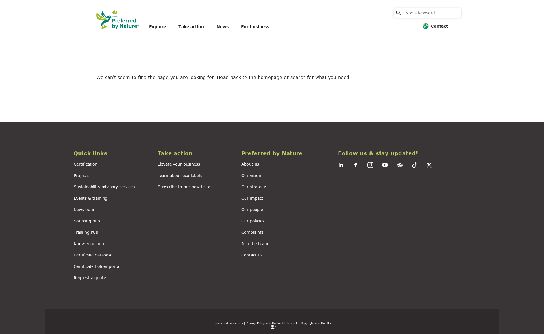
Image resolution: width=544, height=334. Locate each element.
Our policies (252, 220)
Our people (252, 209)
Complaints (252, 232)
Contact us (251, 254)
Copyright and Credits (316, 323)
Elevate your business (179, 164)
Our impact (252, 198)
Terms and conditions (228, 323)
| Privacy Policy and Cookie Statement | (272, 323)
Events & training (90, 198)
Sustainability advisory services (104, 186)
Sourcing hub (87, 220)
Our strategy (253, 186)
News (222, 26)
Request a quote (90, 277)
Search (398, 13)
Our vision (251, 175)
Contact (439, 26)
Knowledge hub (89, 243)
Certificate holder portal (97, 266)
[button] (112, 153)
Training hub (86, 232)
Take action (191, 26)
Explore (157, 26)
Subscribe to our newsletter (185, 186)
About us (250, 164)
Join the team (254, 243)
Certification (85, 164)
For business (255, 26)
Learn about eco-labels (180, 175)
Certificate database (93, 254)
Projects (81, 175)
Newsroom (84, 209)
